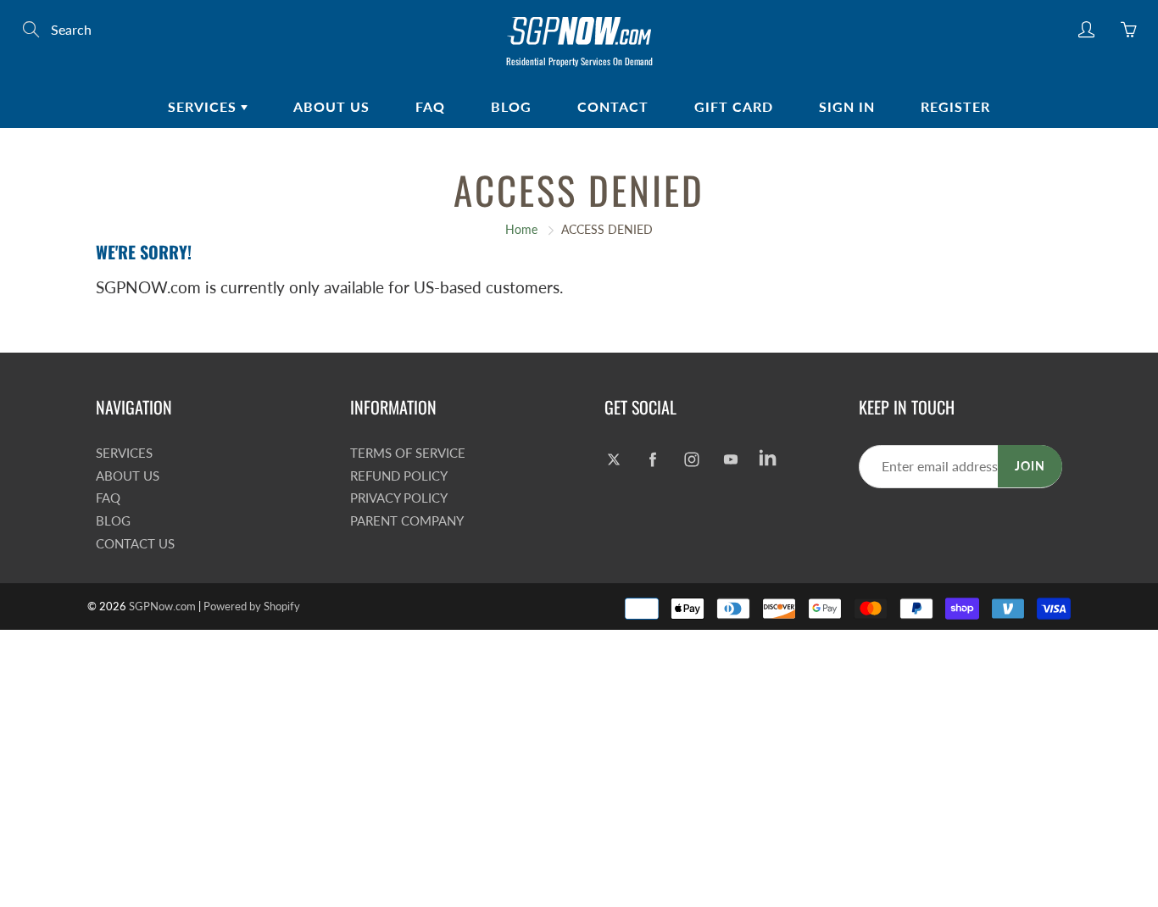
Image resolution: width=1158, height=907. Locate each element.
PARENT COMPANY (407, 521)
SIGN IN (847, 106)
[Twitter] (613, 460)
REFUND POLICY (399, 476)
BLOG (511, 106)
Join (1030, 466)
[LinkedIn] (769, 460)
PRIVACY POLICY (399, 498)
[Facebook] (652, 460)
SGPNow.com (162, 606)
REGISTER (955, 106)
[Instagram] (691, 460)
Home (521, 229)
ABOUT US (331, 106)
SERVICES (204, 106)
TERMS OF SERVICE (407, 453)
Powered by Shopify (251, 606)
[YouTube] (730, 460)
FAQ (430, 106)
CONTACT (613, 106)
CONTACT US (135, 544)
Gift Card (733, 106)
